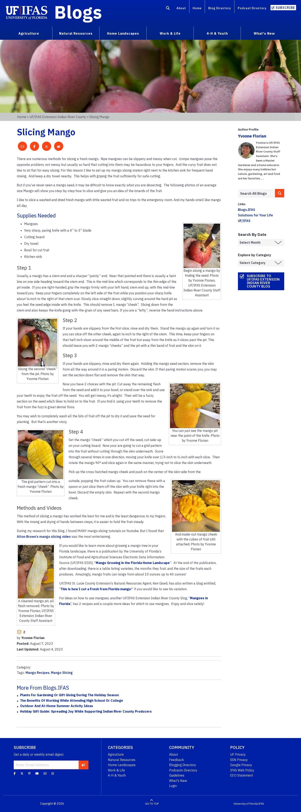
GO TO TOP (152, 803)
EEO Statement (241, 775)
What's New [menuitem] (264, 33)
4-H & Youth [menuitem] (217, 33)
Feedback (176, 760)
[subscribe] (83, 765)
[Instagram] (52, 773)
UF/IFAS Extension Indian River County (57, 117)
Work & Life (116, 770)
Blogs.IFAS (246, 210)
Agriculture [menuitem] (28, 33)
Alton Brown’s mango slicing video (44, 537)
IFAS (261, 803)
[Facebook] (15, 773)
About (181, 8)
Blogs (78, 12)
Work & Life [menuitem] (170, 33)
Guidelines (176, 775)
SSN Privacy (239, 760)
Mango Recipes (38, 673)
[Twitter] (21, 773)
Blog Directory (219, 8)
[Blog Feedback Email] (45, 773)
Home (197, 8)
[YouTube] (37, 773)
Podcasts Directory (183, 770)
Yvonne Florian (252, 136)
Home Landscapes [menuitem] (123, 33)
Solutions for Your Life (255, 215)
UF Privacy (238, 754)
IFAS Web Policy (242, 770)
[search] (279, 193)
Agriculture (116, 754)
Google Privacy (241, 765)
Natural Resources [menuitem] (76, 33)
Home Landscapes (122, 765)
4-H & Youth (117, 775)
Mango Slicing (62, 673)
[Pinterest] (29, 773)
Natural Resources (121, 760)
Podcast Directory (252, 8)
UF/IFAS (244, 221)
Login (173, 786)
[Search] (168, 9)
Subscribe (285, 8)
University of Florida (246, 803)
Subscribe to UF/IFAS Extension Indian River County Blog (263, 281)
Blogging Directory (182, 765)
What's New (178, 781)
